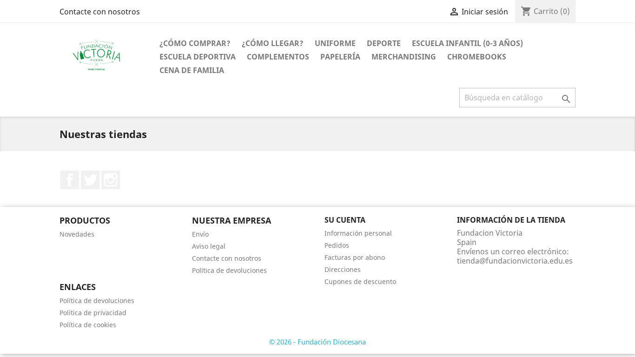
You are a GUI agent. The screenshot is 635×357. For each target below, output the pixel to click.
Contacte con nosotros (100, 12)
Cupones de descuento (360, 281)
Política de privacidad (93, 312)
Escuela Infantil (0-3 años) (467, 43)
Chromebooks (476, 57)
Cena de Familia (191, 70)
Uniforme (335, 43)
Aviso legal (208, 246)
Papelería (340, 57)
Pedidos (336, 245)
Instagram (110, 180)
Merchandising (403, 57)
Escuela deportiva (197, 57)
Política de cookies (88, 324)
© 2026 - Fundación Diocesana (317, 341)
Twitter (90, 180)
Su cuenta (344, 220)
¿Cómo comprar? (195, 43)
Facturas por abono (354, 257)
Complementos (278, 57)
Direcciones (342, 269)
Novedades (77, 234)
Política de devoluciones (229, 270)
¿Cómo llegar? (273, 43)
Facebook (69, 180)
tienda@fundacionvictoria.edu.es (515, 261)
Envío (200, 234)
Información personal (358, 233)
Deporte (384, 43)
